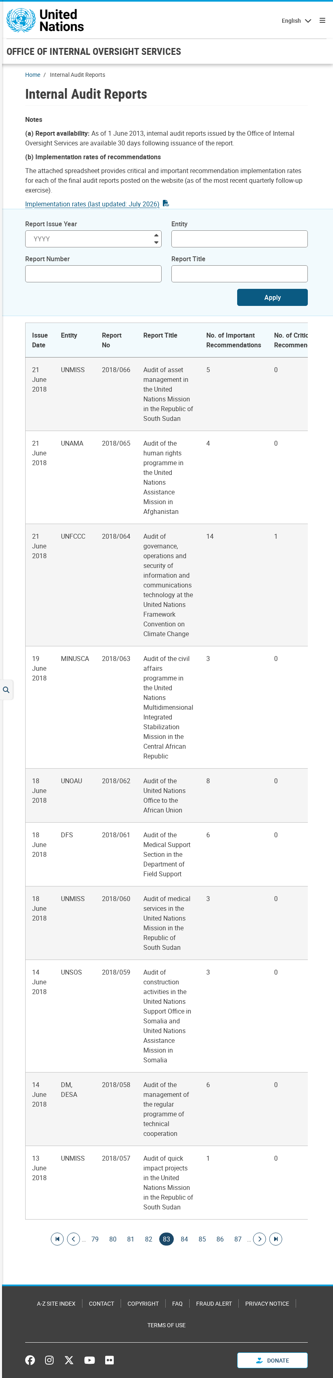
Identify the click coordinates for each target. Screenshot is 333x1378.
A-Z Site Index (56, 1303)
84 (184, 1239)
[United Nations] (45, 20)
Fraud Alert (214, 1303)
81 (130, 1239)
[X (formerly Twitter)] (69, 1360)
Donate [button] (277, 1360)
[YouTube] (89, 1360)
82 (148, 1239)
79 (95, 1239)
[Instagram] (49, 1360)
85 (202, 1239)
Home (32, 74)
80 (113, 1239)
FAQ (177, 1303)
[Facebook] (32, 1360)
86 (220, 1239)
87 (238, 1239)
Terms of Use (166, 1325)
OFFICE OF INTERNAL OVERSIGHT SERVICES (93, 51)
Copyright (143, 1303)
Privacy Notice (267, 1303)
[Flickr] (109, 1360)
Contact (101, 1303)
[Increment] (156, 234)
